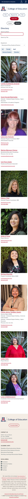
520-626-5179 (4, 403)
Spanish (18, 23)
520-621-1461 (4, 440)
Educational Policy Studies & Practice (10, 450)
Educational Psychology (7, 452)
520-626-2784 (4, 365)
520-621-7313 (4, 91)
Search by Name (5, 32)
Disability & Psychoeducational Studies (11, 448)
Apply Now (14, 18)
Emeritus (16, 52)
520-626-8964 (4, 204)
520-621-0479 (4, 280)
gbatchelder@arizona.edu (7, 105)
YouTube (4, 470)
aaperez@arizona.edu (6, 240)
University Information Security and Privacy (14, 494)
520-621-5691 (4, 327)
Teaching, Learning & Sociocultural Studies (11, 454)
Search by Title (4, 37)
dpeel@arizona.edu (6, 202)
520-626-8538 (4, 144)
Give (6, 15)
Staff (14, 49)
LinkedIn (4, 468)
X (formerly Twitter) (7, 464)
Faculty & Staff (14, 425)
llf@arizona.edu (5, 143)
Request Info (14, 15)
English (10, 23)
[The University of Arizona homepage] (8, 2)
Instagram (4, 466)
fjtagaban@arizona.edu (6, 325)
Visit (22, 15)
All (2, 49)
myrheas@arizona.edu (6, 278)
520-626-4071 (4, 242)
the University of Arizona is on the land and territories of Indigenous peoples (14, 477)
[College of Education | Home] (14, 8)
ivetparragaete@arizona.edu (8, 166)
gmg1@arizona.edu (5, 401)
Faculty (8, 49)
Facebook (4, 462)
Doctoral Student (7, 52)
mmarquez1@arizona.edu (7, 156)
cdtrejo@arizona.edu (6, 363)
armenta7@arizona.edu (6, 89)
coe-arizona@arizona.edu (7, 442)
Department (4, 43)
